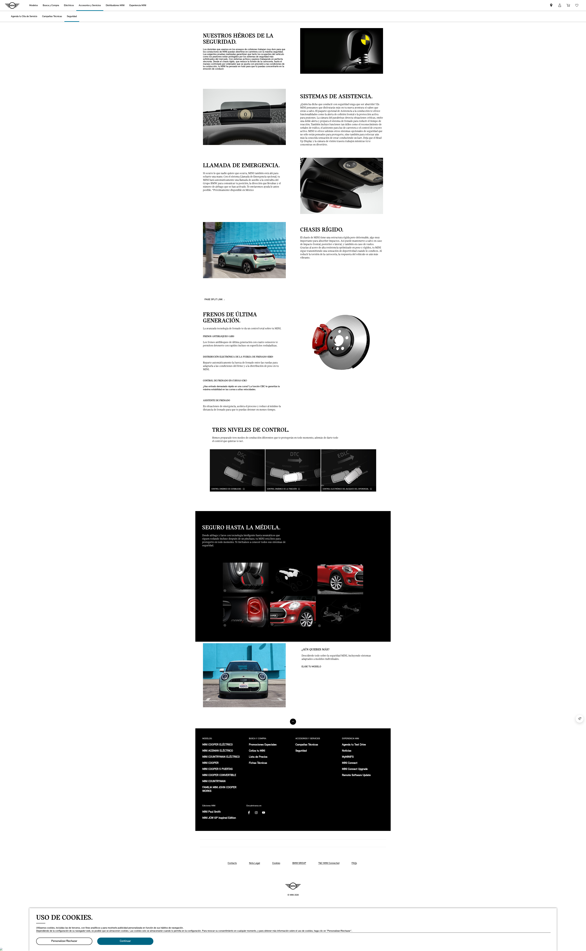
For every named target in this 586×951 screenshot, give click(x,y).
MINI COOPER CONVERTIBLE (219, 775)
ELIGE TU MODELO (311, 666)
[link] (115, 5)
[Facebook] (248, 812)
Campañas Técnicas (306, 744)
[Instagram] (256, 812)
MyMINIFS (348, 757)
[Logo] (293, 886)
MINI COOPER (210, 763)
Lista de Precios (258, 757)
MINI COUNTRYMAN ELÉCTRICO (221, 757)
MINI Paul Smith (211, 812)
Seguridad (301, 751)
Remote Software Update (356, 775)
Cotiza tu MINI (257, 751)
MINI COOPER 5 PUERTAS (217, 769)
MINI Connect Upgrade (355, 769)
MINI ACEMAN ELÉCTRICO (217, 751)
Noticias (346, 751)
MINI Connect (349, 763)
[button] (559, 5)
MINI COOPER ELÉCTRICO (217, 744)
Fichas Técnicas (258, 763)
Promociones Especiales (263, 744)
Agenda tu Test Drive (354, 744)
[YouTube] (263, 812)
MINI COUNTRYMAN (214, 781)
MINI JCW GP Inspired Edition (219, 818)
